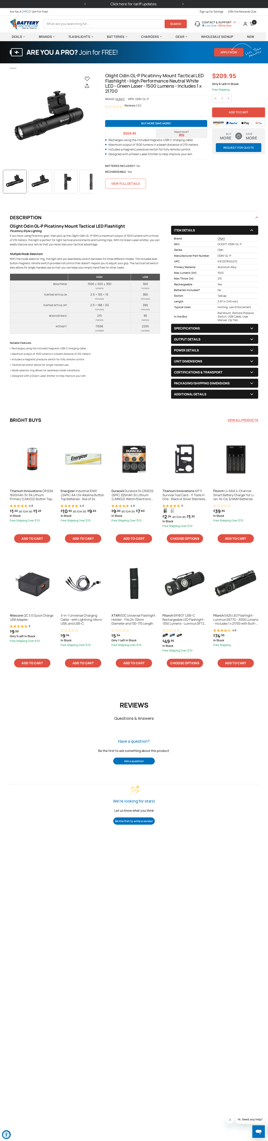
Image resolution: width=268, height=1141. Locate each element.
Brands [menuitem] (45, 37)
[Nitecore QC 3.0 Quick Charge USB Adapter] (32, 583)
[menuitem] (30, 11)
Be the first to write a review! (134, 821)
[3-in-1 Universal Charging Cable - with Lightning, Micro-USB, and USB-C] (83, 583)
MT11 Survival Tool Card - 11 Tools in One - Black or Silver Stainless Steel (183, 495)
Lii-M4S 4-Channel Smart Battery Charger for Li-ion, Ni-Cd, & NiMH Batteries (234, 495)
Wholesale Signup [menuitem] (217, 37)
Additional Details (190, 394)
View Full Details (125, 183)
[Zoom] (49, 119)
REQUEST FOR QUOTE (238, 148)
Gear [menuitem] (180, 37)
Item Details (184, 230)
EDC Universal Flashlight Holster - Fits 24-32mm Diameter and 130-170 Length (133, 619)
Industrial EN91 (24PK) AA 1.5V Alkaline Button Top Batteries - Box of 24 (82, 495)
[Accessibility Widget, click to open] (6, 1134)
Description (26, 217)
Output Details (187, 339)
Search (175, 24)
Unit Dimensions (188, 361)
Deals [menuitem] (17, 37)
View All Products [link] (243, 420)
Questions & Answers (134, 718)
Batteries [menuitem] (115, 37)
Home (13, 68)
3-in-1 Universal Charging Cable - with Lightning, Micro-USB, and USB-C (82, 619)
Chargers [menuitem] (150, 37)
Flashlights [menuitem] (79, 37)
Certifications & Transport (198, 372)
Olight (120, 99)
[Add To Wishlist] (87, 78)
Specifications (187, 328)
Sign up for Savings (211, 11)
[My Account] (245, 23)
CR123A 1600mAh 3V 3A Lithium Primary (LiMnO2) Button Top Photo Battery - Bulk (31, 495)
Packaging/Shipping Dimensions (202, 383)
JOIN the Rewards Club (242, 11)
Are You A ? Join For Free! (29, 11)
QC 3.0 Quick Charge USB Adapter (31, 617)
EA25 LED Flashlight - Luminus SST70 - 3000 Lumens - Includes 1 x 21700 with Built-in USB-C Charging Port (235, 619)
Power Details (186, 350)
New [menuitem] (250, 37)
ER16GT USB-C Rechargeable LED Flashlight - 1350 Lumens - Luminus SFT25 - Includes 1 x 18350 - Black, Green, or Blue (184, 619)
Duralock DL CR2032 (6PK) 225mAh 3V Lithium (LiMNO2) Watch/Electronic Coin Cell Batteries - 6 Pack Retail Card (132, 495)
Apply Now (229, 52)
